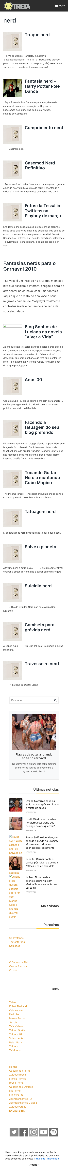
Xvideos (14, 1046)
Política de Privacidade (46, 1158)
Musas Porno (17, 1018)
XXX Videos (16, 1026)
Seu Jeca (14, 945)
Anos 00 (33, 379)
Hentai (13, 1066)
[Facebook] (24, 1135)
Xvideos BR (16, 1034)
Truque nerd (37, 34)
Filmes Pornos (17, 1078)
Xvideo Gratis (17, 1030)
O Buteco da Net (18, 962)
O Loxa (13, 970)
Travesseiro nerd (42, 663)
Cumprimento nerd (44, 127)
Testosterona (17, 941)
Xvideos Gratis (17, 1106)
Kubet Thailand (18, 1006)
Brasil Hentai (16, 1082)
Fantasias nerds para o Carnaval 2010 (29, 266)
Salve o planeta (40, 546)
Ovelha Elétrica (18, 966)
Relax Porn (15, 1042)
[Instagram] (34, 1135)
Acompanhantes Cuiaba (23, 1102)
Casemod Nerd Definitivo (40, 165)
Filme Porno (16, 1094)
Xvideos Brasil (17, 1074)
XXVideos (15, 1050)
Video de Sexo (17, 1038)
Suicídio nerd (38, 585)
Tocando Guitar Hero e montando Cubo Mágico (42, 477)
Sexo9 (13, 1022)
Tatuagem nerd (40, 511)
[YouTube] (44, 1135)
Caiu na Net (16, 1010)
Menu (62, 5)
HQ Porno (15, 1090)
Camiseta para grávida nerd (39, 627)
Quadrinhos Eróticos (21, 1086)
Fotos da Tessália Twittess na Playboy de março (43, 210)
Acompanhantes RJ (20, 1098)
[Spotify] (53, 1135)
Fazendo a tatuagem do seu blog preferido (42, 427)
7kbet (12, 1002)
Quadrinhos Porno (20, 1070)
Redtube (14, 1014)
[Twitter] (14, 1135)
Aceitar (34, 1164)
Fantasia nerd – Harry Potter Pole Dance (42, 86)
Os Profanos (16, 938)
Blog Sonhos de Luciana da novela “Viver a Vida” (43, 331)
